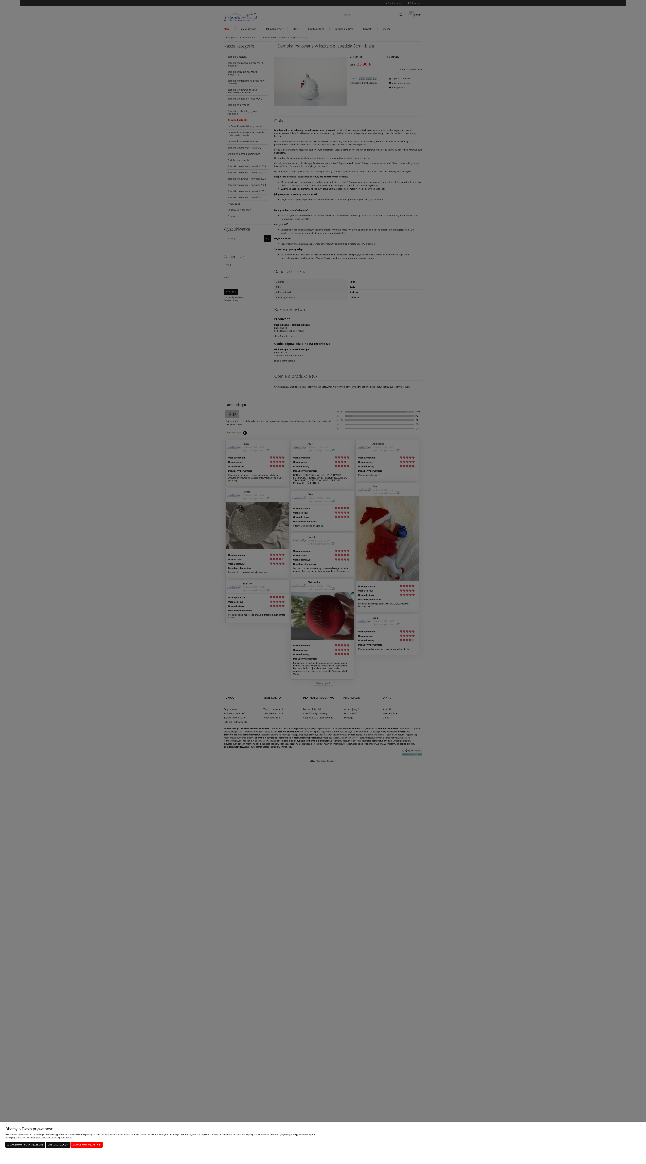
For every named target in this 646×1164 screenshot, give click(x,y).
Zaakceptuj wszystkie (87, 1144)
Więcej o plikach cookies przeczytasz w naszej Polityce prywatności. (38, 1137)
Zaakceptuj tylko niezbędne (25, 1144)
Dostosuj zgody (58, 1144)
